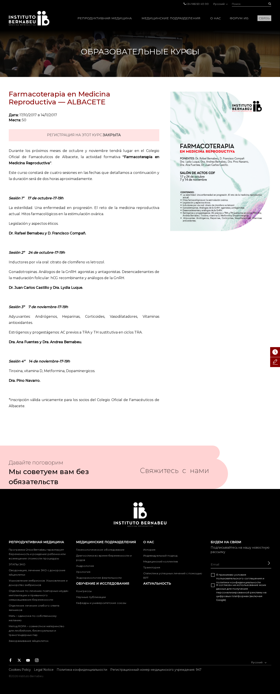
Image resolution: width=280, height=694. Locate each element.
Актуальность (157, 583)
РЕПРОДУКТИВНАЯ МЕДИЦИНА (104, 18)
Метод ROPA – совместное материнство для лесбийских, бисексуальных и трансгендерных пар (36, 630)
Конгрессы (84, 591)
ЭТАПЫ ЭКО (17, 564)
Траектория (151, 567)
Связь (264, 18)
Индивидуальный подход (160, 555)
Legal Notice (44, 670)
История (149, 549)
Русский (219, 3)
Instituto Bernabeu (29, 18)
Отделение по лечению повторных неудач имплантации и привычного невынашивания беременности (38, 595)
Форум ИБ (239, 18)
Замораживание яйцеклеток (29, 640)
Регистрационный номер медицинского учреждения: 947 (155, 670)
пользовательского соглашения (239, 578)
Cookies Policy (20, 670)
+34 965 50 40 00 (197, 3)
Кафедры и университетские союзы (101, 603)
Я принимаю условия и (240, 578)
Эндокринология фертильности (99, 577)
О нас (215, 18)
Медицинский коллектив (160, 561)
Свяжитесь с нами (174, 472)
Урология (83, 571)
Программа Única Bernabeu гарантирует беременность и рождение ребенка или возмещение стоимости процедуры (37, 554)
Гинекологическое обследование (100, 549)
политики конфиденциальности (238, 582)
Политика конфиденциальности (82, 670)
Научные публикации (91, 597)
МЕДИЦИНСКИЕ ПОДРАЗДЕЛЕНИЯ (171, 18)
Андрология (85, 565)
